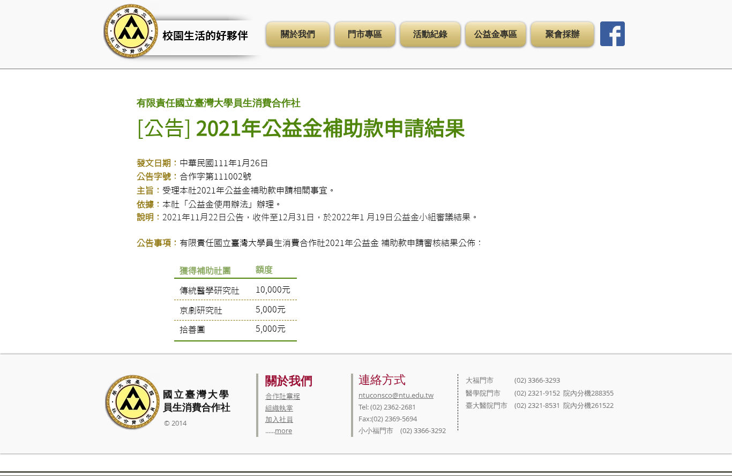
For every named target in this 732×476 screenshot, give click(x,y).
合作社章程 (282, 396)
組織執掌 (279, 408)
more (283, 430)
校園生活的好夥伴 (205, 35)
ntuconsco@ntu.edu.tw (396, 395)
